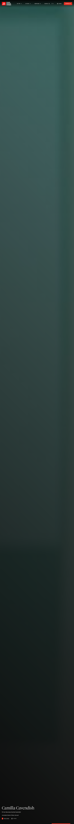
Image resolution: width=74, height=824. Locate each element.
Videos (14, 818)
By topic (28, 3)
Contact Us (68, 3)
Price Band (6, 818)
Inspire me (37, 3)
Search (47, 3)
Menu (61, 3)
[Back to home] (6, 3)
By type (20, 3)
